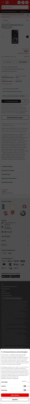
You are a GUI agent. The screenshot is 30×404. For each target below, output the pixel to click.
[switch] (24, 386)
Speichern (15, 399)
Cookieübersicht (15, 378)
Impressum (9, 378)
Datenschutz (3, 378)
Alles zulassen (15, 395)
